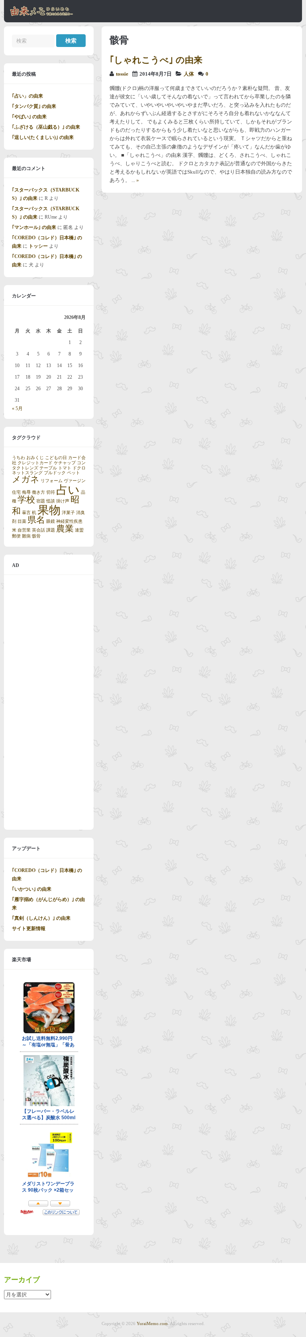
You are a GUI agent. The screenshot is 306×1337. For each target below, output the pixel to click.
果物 (49, 510)
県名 (36, 520)
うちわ (18, 457)
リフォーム (52, 481)
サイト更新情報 (28, 928)
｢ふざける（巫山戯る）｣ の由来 (46, 127)
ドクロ (79, 468)
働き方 (38, 492)
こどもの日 (56, 457)
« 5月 (17, 408)
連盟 (79, 530)
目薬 (22, 521)
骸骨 (36, 536)
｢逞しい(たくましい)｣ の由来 (43, 137)
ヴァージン (75, 481)
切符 (50, 492)
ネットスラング (27, 473)
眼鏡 (50, 521)
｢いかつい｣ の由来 (31, 889)
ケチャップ (65, 463)
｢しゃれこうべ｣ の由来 (156, 60)
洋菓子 (68, 512)
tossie (122, 74)
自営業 (24, 530)
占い (68, 489)
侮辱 (26, 492)
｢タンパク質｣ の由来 (34, 106)
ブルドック (55, 473)
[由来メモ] (41, 15)
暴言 (26, 512)
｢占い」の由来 (27, 96)
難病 (26, 536)
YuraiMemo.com (152, 1323)
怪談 (50, 501)
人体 (189, 74)
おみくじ (35, 457)
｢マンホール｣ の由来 (34, 227)
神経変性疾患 (69, 521)
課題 (50, 530)
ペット (73, 473)
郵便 (16, 536)
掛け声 (62, 501)
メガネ (25, 479)
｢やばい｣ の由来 (29, 116)
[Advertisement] (49, 702)
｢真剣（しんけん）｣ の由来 (41, 918)
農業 (65, 529)
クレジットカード (35, 463)
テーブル (48, 468)
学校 (26, 499)
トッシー (38, 246)
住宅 (16, 492)
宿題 (40, 501)
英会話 (38, 530)
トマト (64, 468)
